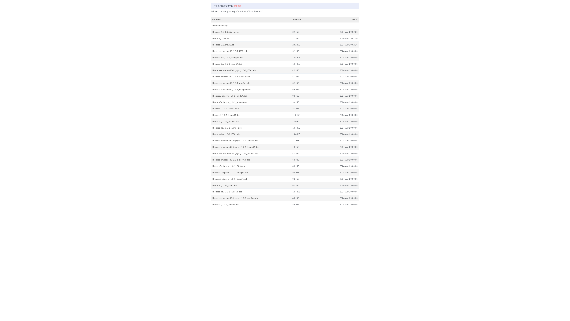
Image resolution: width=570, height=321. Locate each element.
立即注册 (237, 6)
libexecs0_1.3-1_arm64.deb (225, 108)
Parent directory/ (220, 25)
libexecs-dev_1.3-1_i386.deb (226, 134)
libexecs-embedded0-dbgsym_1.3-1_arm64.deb (235, 198)
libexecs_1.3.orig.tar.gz (223, 45)
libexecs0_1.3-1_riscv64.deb (225, 121)
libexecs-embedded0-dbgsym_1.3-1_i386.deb (234, 70)
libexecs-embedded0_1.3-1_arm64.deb (231, 83)
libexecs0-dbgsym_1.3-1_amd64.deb (229, 96)
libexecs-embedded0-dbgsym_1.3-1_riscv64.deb (235, 153)
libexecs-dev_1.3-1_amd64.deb (227, 192)
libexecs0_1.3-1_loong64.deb (226, 115)
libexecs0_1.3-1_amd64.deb (225, 204)
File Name (216, 19)
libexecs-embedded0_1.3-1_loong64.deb (231, 89)
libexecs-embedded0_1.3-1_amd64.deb (231, 76)
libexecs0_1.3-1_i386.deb (224, 185)
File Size (297, 19)
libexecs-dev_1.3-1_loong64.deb (227, 57)
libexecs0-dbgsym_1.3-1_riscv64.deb (229, 179)
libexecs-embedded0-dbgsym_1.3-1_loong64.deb (235, 147)
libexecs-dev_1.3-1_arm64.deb (227, 128)
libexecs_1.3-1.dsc (221, 38)
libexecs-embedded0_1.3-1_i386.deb (229, 51)
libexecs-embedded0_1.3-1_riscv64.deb (231, 160)
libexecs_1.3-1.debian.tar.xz (225, 32)
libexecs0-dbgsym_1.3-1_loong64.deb (230, 172)
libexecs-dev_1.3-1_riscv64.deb (227, 64)
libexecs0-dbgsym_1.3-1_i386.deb (228, 166)
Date (353, 19)
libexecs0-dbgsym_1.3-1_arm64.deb (229, 102)
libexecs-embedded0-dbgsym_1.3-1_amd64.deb (235, 140)
